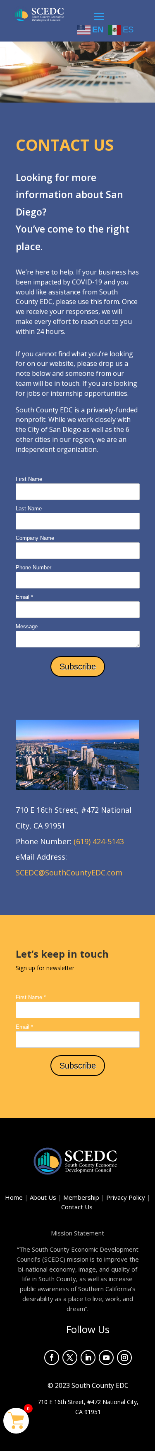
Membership (81, 1197)
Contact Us (77, 1207)
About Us (43, 1197)
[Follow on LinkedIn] (88, 1357)
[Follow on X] (69, 1357)
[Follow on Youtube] (106, 1357)
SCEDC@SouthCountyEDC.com (69, 872)
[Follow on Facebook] (51, 1357)
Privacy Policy (128, 1197)
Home (14, 1197)
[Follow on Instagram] (124, 1357)
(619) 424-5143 (99, 841)
